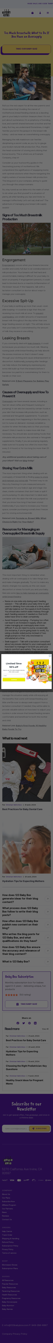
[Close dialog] (50, 656)
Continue (14, 679)
